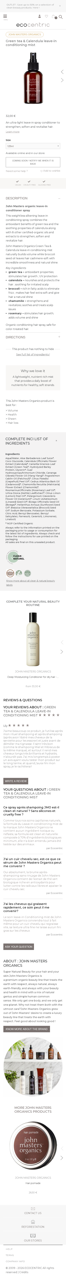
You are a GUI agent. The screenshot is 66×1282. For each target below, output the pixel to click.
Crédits (23, 1272)
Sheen (12, 418)
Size (8, 140)
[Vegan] (19, 573)
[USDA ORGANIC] (10, 573)
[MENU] (7, 16)
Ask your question (18, 947)
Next (62, 79)
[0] (53, 17)
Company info (15, 1261)
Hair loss (13, 422)
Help (9, 1249)
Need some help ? (17, 171)
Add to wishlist (51, 170)
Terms (10, 1255)
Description (16, 198)
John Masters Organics (24, 34)
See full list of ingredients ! (33, 354)
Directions (15, 337)
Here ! (36, 7)
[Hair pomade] (33, 1156)
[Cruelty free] (28, 573)
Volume (13, 410)
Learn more (13, 131)
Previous (62, 71)
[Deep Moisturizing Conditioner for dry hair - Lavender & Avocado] (33, 650)
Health (12, 414)
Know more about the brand (27, 1029)
